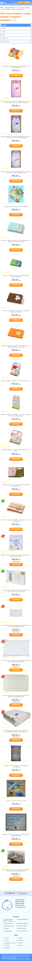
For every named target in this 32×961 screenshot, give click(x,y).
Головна (20, 942)
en (9, 3)
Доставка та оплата (10, 942)
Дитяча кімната (10, 7)
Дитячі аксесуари (9, 926)
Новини (20, 945)
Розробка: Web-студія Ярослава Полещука (19, 958)
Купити (16, 76)
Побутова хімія (8, 923)
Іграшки (7, 928)
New (3, 35)
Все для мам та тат (23, 931)
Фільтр (4, 25)
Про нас (7, 945)
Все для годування (23, 923)
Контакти (20, 940)
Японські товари (22, 926)
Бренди (20, 938)
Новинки (7, 947)
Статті (6, 940)
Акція (3, 32)
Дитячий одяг (8, 931)
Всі (4, 28)
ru (13, 3)
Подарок (5, 38)
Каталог (7, 938)
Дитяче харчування (23, 919)
